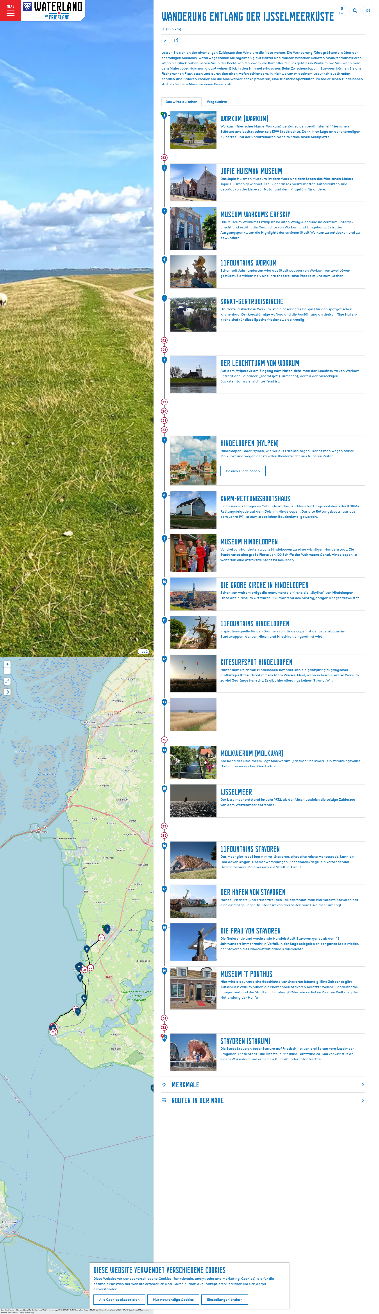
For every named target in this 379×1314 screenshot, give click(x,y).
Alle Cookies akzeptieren (119, 1300)
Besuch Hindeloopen (243, 471)
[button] (107, 931)
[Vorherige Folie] (5, 328)
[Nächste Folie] (148, 328)
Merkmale (185, 1084)
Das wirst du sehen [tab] (181, 101)
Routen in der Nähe (198, 1100)
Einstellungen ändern (225, 1300)
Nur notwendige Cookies (173, 1300)
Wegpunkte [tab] (217, 101)
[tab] (143, 651)
